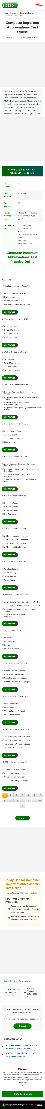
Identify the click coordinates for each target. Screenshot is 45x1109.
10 (17, 800)
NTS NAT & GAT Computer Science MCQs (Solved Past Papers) (21, 1046)
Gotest (39, 1105)
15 (22, 805)
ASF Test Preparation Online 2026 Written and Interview (21, 1054)
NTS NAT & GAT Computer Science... (14, 992)
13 (34, 800)
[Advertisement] (22, 64)
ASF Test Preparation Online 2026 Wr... (32, 992)
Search (23, 1026)
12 (28, 800)
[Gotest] (10, 5)
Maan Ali (11, 37)
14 (40, 800)
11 (22, 800)
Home (6, 13)
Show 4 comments (22, 1094)
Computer (14, 13)
